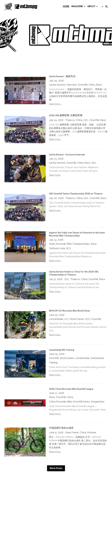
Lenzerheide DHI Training (61, 350)
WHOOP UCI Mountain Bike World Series (69, 311)
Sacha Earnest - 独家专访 (62, 76)
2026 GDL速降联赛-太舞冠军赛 (65, 116)
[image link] (21, 6)
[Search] (106, 6)
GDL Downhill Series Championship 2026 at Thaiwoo (76, 194)
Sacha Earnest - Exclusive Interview (67, 155)
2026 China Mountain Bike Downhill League (71, 389)
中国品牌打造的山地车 (61, 428)
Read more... (55, 104)
